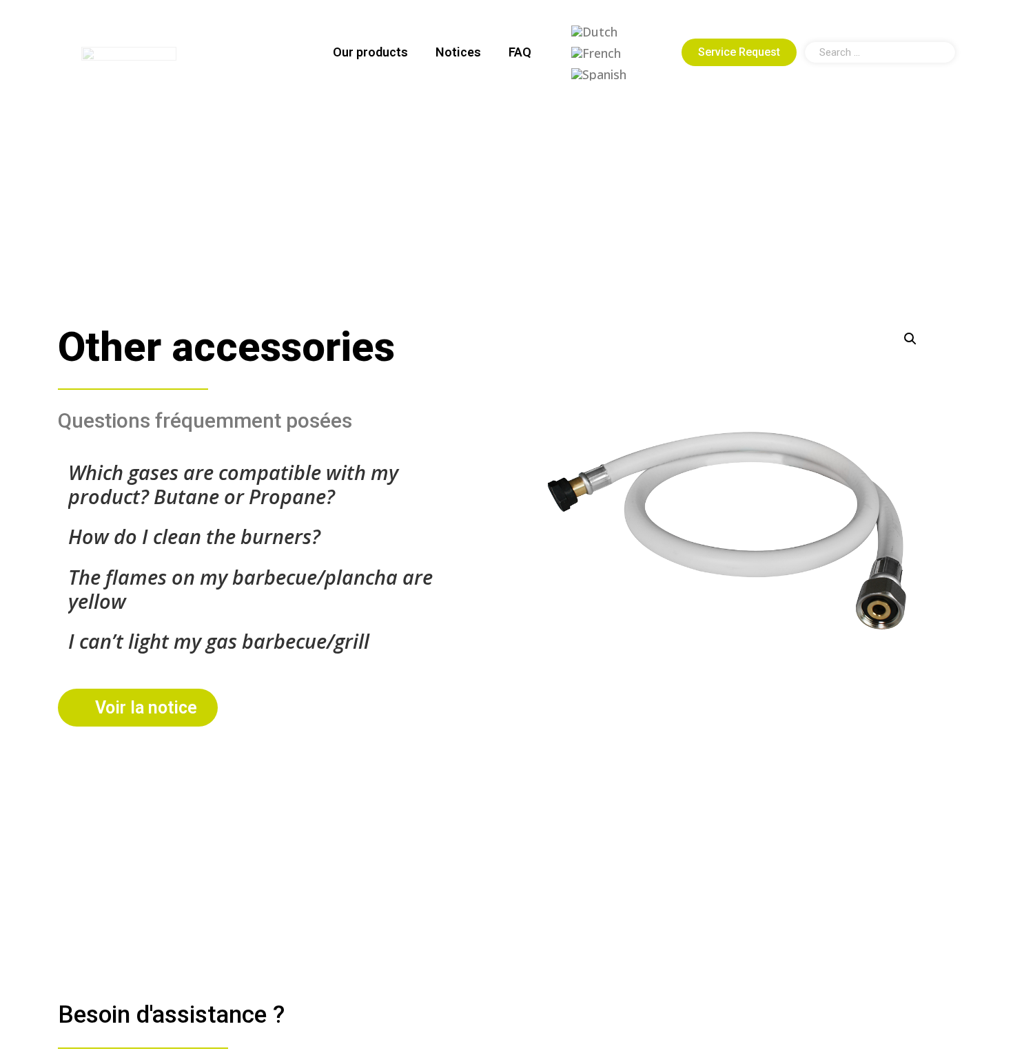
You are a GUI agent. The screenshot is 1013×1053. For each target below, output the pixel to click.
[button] (910, 338)
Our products (370, 52)
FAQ (520, 52)
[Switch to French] (596, 52)
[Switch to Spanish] (598, 74)
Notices (458, 52)
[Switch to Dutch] (594, 31)
